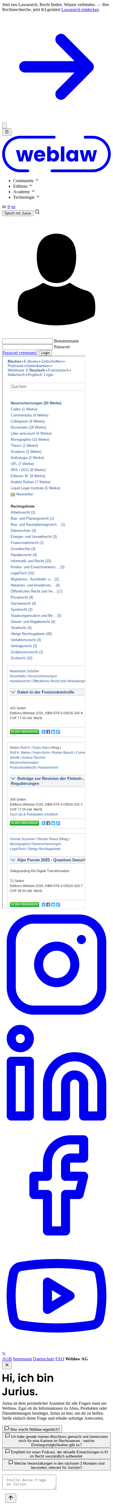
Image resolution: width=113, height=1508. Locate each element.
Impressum (22, 1358)
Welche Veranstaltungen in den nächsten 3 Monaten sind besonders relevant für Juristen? (58, 1465)
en (13, 206)
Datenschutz (43, 1358)
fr (8, 206)
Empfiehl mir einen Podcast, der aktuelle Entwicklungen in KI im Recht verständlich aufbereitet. (59, 1454)
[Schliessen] (4, 125)
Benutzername (66, 341)
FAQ (59, 1358)
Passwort (62, 346)
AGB (7, 1358)
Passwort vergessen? (20, 352)
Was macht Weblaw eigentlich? (34, 1429)
